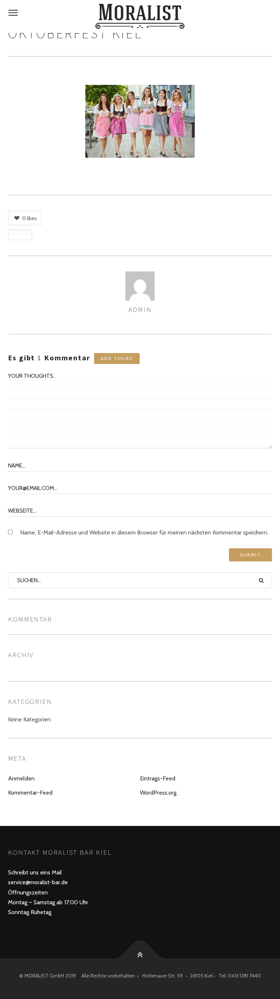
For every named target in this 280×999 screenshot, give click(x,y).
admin (140, 309)
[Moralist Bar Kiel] (140, 16)
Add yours (117, 358)
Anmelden (21, 778)
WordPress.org (158, 792)
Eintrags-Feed (157, 778)
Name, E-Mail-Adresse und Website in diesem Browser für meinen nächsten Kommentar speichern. (144, 532)
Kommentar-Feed (30, 792)
